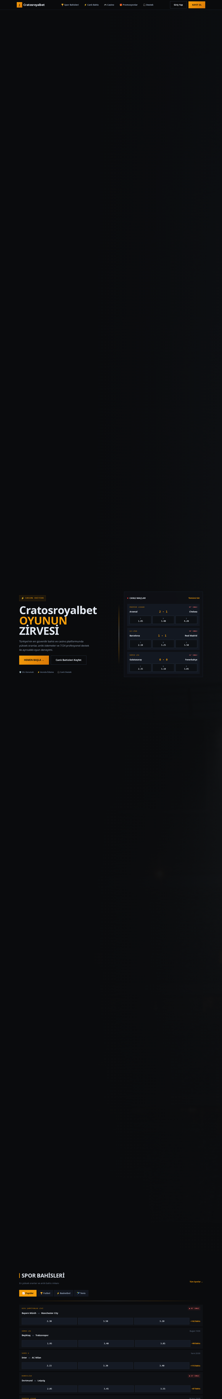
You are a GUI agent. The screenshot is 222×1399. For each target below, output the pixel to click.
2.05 (49, 1389)
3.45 (106, 1389)
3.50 (105, 1321)
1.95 (49, 1343)
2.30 (49, 1321)
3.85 (162, 1343)
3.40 (106, 1343)
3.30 (105, 1365)
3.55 (162, 1389)
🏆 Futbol (45, 1293)
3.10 (161, 1321)
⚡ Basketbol (63, 1293)
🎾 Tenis (81, 1293)
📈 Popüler (28, 1293)
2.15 (49, 1365)
